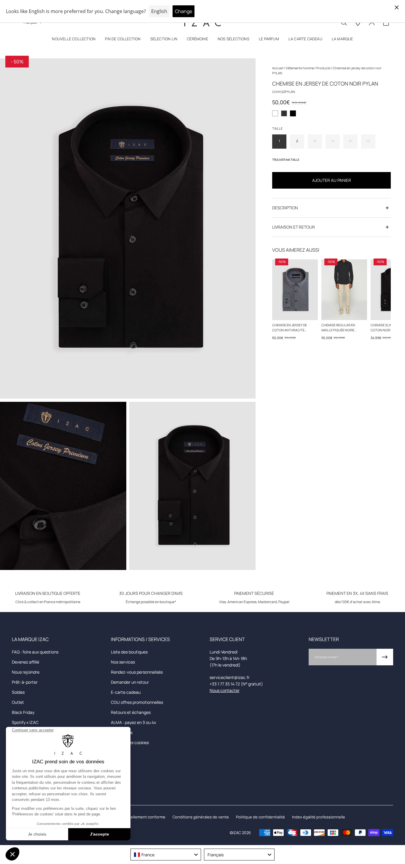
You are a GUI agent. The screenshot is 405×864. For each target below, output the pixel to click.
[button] (73, 40)
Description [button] (285, 208)
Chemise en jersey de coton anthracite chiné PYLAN (289, 328)
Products (323, 68)
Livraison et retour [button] (293, 227)
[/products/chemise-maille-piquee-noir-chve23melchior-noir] (344, 289)
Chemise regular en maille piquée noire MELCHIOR (338, 328)
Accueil (278, 68)
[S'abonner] (385, 657)
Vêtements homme (300, 68)
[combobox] (165, 854)
